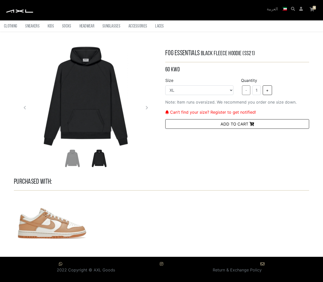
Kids (51, 26)
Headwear (86, 26)
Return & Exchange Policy (237, 269)
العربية (272, 9)
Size (169, 80)
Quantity (249, 80)
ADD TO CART (235, 124)
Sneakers (32, 26)
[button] (284, 9)
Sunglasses (111, 26)
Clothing (10, 26)
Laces (159, 26)
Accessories (137, 26)
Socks (66, 26)
